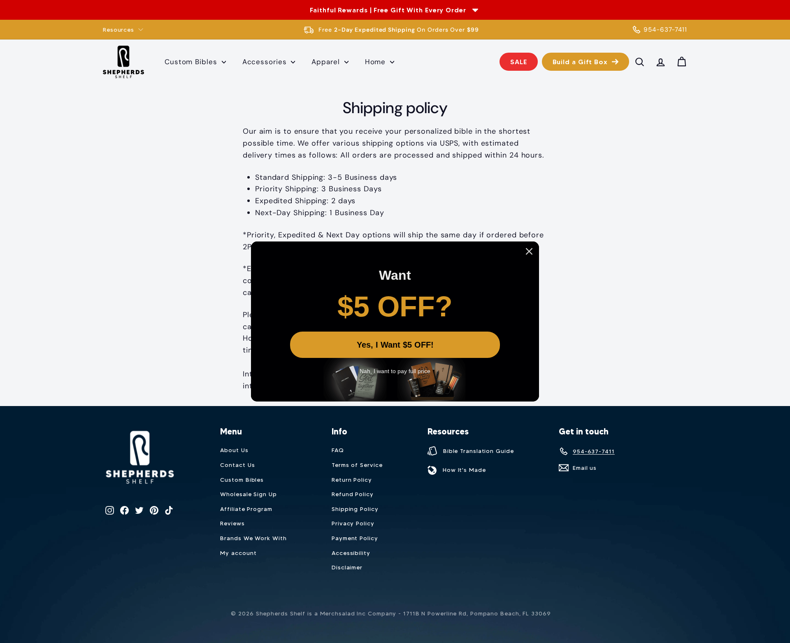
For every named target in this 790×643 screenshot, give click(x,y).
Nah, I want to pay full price (395, 371)
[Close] (529, 251)
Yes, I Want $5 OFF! (395, 344)
